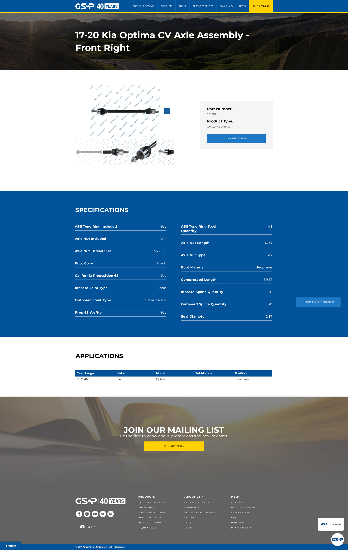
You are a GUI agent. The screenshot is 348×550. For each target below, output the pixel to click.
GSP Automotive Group (90, 547)
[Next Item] (167, 111)
